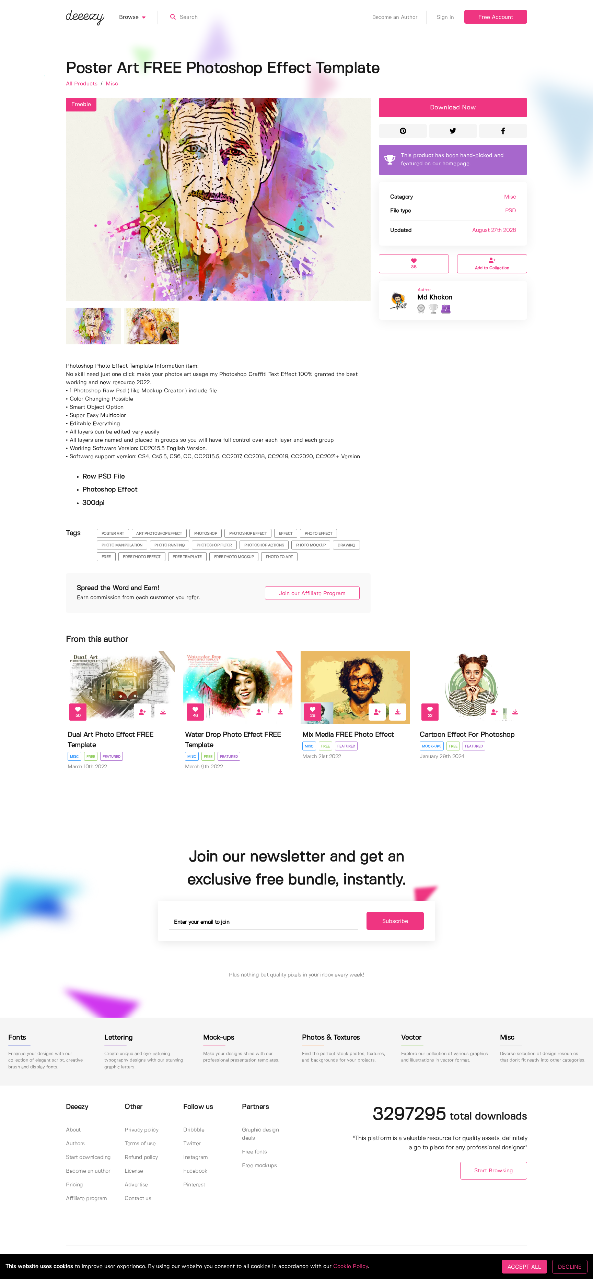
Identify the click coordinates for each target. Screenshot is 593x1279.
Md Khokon (435, 297)
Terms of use (140, 1143)
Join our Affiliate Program (312, 593)
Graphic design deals (260, 1134)
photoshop (205, 533)
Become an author (88, 1171)
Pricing (74, 1184)
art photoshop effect (159, 533)
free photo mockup (234, 557)
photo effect (318, 533)
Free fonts (254, 1151)
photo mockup (311, 545)
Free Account (495, 17)
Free (90, 756)
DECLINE (570, 1266)
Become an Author (395, 17)
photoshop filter (214, 545)
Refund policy (141, 1157)
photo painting (169, 545)
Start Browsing (493, 1170)
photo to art (279, 557)
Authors (75, 1143)
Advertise (136, 1184)
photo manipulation (122, 545)
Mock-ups (431, 746)
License (134, 1171)
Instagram (195, 1157)
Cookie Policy (350, 1266)
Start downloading (88, 1157)
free (106, 557)
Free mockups (259, 1165)
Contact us (138, 1198)
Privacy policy (141, 1130)
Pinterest (194, 1184)
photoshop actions (264, 545)
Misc (112, 83)
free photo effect (142, 557)
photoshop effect (248, 533)
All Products (82, 83)
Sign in (445, 17)
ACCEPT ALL (524, 1266)
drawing (346, 545)
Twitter (192, 1143)
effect (286, 533)
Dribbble (193, 1130)
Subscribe (395, 920)
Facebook (195, 1171)
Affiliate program (86, 1198)
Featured (111, 756)
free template (187, 557)
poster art (113, 533)
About (73, 1130)
